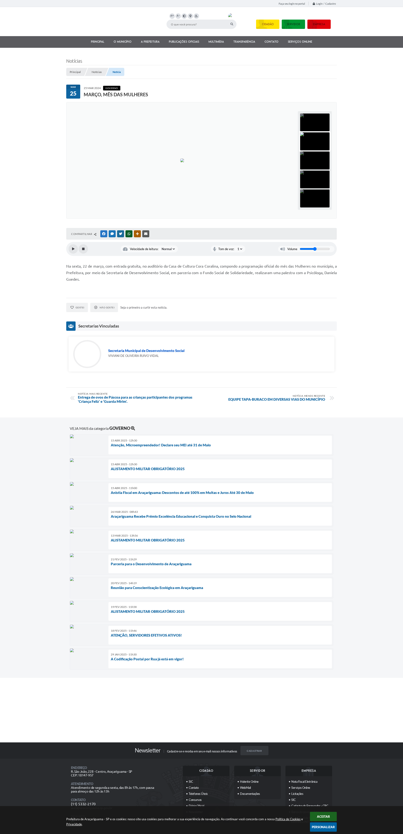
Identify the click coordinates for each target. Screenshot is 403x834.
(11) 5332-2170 (83, 804)
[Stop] (83, 249)
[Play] (73, 249)
